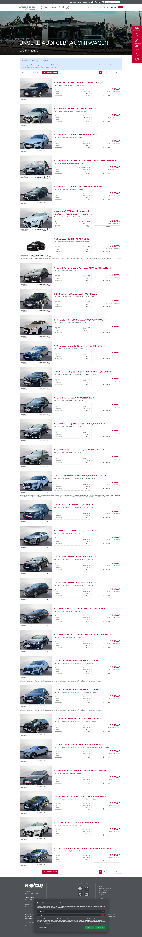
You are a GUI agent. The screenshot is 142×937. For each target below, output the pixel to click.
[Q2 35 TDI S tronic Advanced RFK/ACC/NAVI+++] (36, 667)
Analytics (41, 915)
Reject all (89, 928)
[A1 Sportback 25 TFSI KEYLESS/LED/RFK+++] (36, 115)
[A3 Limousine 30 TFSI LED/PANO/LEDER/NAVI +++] (36, 89)
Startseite (101, 884)
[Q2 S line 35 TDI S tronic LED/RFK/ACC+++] (36, 511)
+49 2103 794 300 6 (33, 900)
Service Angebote (137, 43)
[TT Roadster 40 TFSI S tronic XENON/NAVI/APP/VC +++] (36, 327)
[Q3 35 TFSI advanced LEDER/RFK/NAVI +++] (36, 563)
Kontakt (137, 49)
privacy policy (48, 923)
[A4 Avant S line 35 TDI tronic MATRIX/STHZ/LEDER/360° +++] (36, 641)
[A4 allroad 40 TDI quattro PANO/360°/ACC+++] (36, 829)
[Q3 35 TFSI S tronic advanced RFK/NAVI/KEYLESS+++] (36, 803)
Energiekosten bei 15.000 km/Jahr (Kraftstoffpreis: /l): (102, 258)
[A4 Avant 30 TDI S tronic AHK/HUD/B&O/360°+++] (36, 193)
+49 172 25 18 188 (84, 2)
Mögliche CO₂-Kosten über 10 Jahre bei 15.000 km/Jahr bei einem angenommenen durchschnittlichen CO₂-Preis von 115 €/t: (48, 260)
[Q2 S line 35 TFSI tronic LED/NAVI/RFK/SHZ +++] (36, 725)
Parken (107, 95)
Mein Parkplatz (104, 7)
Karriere (137, 62)
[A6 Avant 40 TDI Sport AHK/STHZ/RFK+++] (36, 404)
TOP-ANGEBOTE (137, 37)
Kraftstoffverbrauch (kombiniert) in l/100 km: (61, 258)
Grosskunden (102, 892)
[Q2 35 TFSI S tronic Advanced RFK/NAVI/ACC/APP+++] (36, 482)
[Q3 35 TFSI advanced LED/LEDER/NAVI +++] (36, 589)
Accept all (100, 928)
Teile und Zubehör (103, 890)
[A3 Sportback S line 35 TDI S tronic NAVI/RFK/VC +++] (36, 353)
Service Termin (137, 55)
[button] (25, 73)
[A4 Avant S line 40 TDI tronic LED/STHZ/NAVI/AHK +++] (36, 615)
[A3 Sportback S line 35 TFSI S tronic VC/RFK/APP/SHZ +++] (36, 855)
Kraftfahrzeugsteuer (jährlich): (79, 258)
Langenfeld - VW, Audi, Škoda (82, 168)
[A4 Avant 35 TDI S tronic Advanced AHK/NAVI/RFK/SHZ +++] (36, 275)
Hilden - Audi (86, 90)
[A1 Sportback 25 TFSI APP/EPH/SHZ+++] (36, 246)
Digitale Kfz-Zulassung (105, 888)
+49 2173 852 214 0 (33, 906)
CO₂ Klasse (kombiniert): (43, 258)
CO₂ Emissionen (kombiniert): (26, 258)
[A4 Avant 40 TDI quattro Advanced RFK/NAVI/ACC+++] (36, 430)
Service (100, 886)
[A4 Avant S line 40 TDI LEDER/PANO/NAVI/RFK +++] (36, 456)
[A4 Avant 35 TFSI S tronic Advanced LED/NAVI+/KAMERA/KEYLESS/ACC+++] (36, 219)
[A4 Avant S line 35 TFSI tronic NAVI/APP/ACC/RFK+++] (36, 777)
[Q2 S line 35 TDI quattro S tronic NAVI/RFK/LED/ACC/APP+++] (36, 378)
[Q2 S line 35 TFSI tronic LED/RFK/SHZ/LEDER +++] (36, 301)
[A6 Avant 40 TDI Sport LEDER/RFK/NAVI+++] (36, 537)
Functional (41, 911)
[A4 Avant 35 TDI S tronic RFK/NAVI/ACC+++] (36, 141)
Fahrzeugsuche (136, 30)
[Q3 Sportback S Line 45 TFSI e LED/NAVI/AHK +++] (36, 751)
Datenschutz (113, 930)
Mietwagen (102, 894)
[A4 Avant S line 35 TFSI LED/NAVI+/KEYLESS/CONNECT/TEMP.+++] (36, 167)
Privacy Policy (43, 928)
